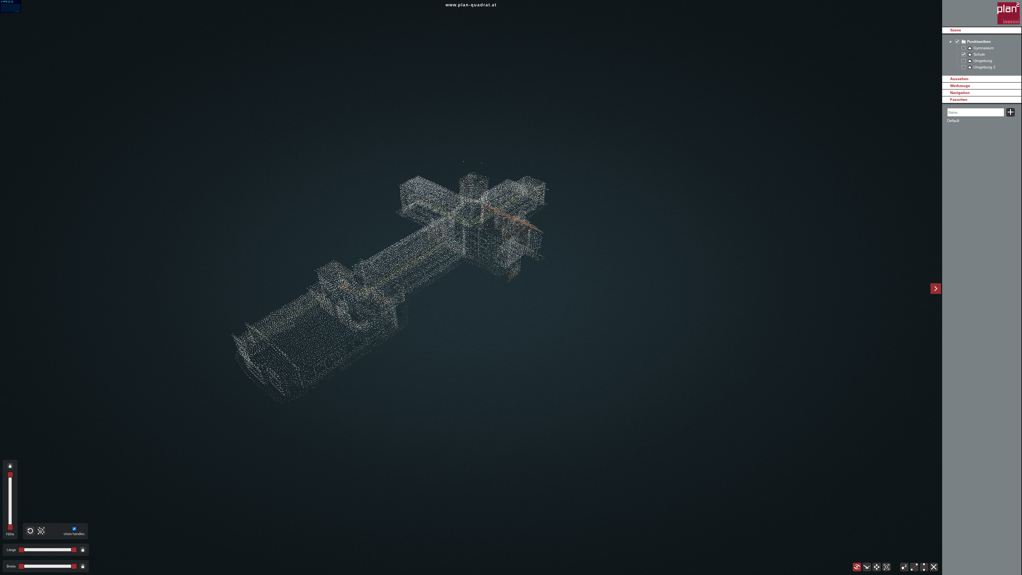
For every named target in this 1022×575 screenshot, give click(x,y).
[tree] (981, 55)
